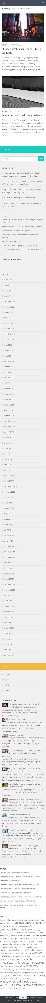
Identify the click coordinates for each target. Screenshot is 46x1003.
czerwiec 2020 (9, 508)
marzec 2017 (8, 644)
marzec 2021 (8, 459)
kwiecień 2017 (9, 639)
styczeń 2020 (9, 535)
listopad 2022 (9, 367)
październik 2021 (10, 421)
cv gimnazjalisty (16, 927)
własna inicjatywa (11, 985)
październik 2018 (10, 584)
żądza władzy (19, 988)
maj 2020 (7, 514)
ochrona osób (39, 956)
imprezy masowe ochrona (29, 936)
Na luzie (7, 685)
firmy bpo (35, 933)
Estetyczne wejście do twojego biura (22, 115)
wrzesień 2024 (9, 307)
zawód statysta (6, 988)
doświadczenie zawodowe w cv (8, 933)
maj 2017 (7, 633)
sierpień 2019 (9, 563)
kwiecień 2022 (9, 388)
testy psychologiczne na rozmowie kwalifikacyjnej (23, 975)
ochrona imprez (37, 950)
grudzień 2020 (9, 476)
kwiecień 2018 (9, 612)
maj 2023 (7, 356)
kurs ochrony (5, 941)
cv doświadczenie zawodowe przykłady (18, 926)
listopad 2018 (9, 579)
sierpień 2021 (9, 432)
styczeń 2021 (9, 470)
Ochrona (7, 690)
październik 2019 (10, 552)
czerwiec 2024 (9, 312)
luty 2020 (7, 530)
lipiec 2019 (8, 568)
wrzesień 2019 (9, 557)
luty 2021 (7, 465)
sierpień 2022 (9, 378)
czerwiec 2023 (9, 350)
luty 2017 (7, 650)
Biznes (4, 45)
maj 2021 (7, 448)
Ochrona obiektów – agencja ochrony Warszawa (19, 246)
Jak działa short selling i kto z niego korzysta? (20, 198)
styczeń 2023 (9, 361)
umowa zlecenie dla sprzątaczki (14, 978)
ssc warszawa (31, 970)
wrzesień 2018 (9, 590)
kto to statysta (38, 938)
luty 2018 (7, 623)
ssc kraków (22, 969)
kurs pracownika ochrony (20, 941)
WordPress (17, 1000)
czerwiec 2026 (9, 285)
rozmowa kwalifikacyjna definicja (13, 966)
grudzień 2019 (9, 541)
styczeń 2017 (9, 655)
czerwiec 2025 (9, 296)
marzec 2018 (8, 617)
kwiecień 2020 (9, 519)
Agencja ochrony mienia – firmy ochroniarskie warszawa (20, 897)
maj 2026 (7, 291)
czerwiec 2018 (9, 606)
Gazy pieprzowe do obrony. (12, 242)
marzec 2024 (8, 323)
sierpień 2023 (9, 340)
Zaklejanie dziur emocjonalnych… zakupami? (24, 704)
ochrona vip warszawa (10, 959)
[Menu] (43, 3)
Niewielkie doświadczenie (17, 720)
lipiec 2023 (8, 345)
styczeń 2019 (9, 574)
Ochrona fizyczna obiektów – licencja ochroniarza (18, 889)
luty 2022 (7, 399)
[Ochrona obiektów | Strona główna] (11, 3)
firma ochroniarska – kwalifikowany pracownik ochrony (22, 227)
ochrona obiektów (27, 956)
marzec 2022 (8, 394)
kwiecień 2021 (9, 454)
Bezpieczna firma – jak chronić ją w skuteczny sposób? (20, 885)
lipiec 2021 (8, 437)
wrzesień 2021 (9, 427)
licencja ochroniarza (23, 944)
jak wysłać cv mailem (23, 938)
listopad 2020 (9, 481)
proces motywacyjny (33, 962)
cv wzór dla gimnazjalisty (28, 929)
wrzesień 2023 (9, 334)
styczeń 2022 (9, 405)
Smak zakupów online (16, 735)
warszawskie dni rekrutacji (18, 981)
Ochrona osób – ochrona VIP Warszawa (16, 231)
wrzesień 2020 (9, 492)
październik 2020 (10, 486)
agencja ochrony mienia (9, 920)
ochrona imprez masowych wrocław (16, 953)
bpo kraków (11, 923)
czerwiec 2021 (9, 443)
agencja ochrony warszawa (29, 920)
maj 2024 (7, 318)
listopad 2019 (9, 546)
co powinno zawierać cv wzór (29, 922)
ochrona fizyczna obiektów (19, 950)
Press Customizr (33, 1000)
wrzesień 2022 (9, 372)
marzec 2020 (8, 525)
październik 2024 (10, 301)
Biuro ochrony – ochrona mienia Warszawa (15, 893)
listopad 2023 (9, 329)
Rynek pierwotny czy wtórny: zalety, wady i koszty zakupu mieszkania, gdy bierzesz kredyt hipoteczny (23, 753)
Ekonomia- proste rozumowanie (19, 815)
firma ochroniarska (24, 933)
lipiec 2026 (8, 280)
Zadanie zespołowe (33, 985)
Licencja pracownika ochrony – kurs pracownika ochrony (22, 250)
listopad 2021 (9, 416)
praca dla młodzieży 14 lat (16, 960)
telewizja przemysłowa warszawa (31, 973)
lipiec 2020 (8, 503)
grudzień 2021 (9, 410)
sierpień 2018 (9, 595)
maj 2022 (7, 383)
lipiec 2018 (8, 601)
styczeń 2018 (9, 628)
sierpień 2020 (9, 497)
